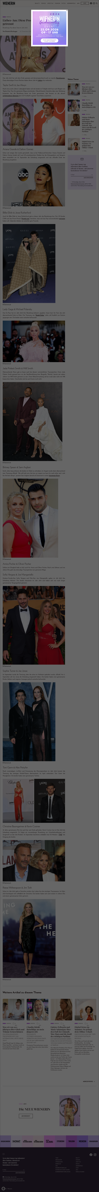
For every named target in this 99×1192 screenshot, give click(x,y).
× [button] (67, 10)
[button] (3, 1188)
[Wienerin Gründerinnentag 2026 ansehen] (49, 28)
